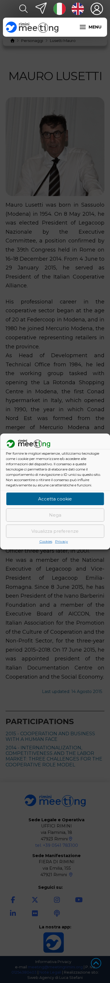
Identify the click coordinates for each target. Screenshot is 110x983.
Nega (55, 515)
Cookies (45, 541)
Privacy (61, 541)
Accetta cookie (55, 499)
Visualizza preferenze (55, 531)
